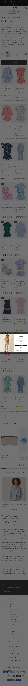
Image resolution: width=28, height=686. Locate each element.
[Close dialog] (27, 334)
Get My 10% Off (21, 345)
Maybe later (21, 347)
